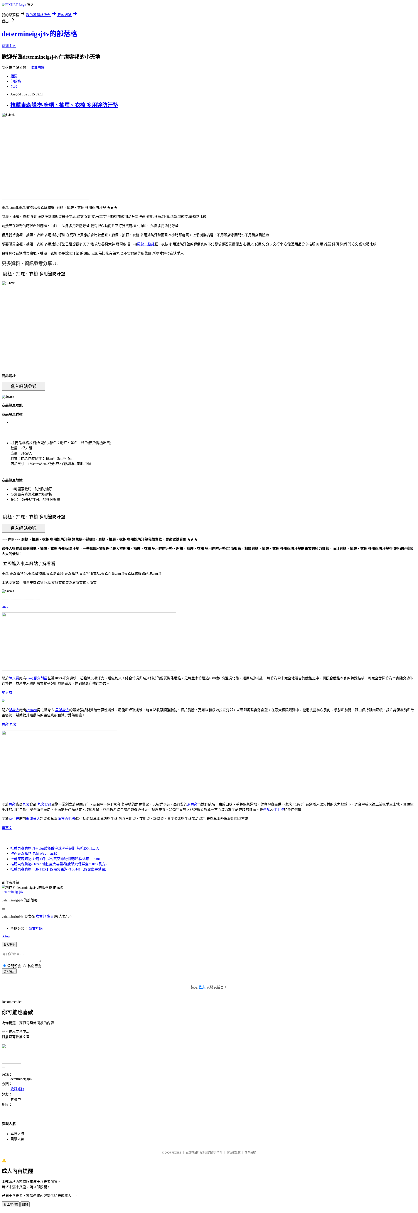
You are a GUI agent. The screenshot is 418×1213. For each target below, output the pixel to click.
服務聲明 (250, 1152)
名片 (13, 86)
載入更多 (9, 944)
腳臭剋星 (40, 678)
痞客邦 (41, 916)
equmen (31, 710)
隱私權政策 (233, 1152)
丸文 (13, 724)
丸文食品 (44, 804)
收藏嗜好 (37, 67)
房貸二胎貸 (145, 244)
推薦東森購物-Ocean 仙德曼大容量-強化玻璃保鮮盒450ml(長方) (58, 864)
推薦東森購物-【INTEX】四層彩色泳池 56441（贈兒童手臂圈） (59, 869)
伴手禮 (278, 809)
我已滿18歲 (10, 1204)
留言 (50, 916)
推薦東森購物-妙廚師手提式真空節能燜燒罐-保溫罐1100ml (55, 859)
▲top (6, 936)
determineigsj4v (13, 892)
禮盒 (266, 809)
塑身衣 (7, 692)
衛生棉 (14, 819)
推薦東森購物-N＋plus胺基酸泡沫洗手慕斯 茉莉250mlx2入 (54, 848)
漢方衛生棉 (66, 819)
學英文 (7, 828)
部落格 (15, 81)
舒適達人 (33, 819)
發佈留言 (9, 971)
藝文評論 (36, 928)
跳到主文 (9, 46)
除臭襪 (14, 678)
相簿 (13, 76)
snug (5, 606)
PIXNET (176, 1152)
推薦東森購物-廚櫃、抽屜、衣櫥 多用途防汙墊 (64, 105)
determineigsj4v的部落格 (39, 34)
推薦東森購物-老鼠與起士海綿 (33, 853)
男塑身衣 (62, 710)
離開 (25, 1204)
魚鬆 (5, 724)
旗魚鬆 (192, 804)
